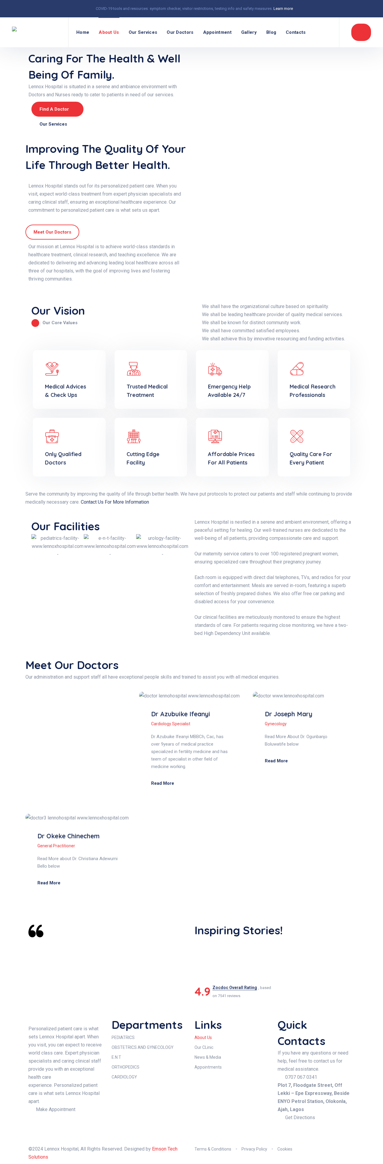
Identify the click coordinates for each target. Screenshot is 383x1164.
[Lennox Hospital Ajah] (36, 32)
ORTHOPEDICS (125, 1067)
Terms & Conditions (212, 1149)
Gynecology (276, 723)
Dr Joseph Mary (288, 714)
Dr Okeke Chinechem (68, 836)
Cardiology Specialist (170, 723)
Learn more (283, 8)
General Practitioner (56, 845)
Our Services (143, 32)
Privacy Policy (254, 1149)
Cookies (284, 1149)
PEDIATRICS (123, 1037)
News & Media (207, 1057)
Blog (271, 32)
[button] (37, 550)
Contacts (296, 32)
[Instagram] (301, 1129)
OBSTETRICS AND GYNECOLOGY (143, 1047)
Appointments (208, 1067)
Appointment (217, 32)
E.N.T (116, 1057)
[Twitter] (317, 1129)
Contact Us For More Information (115, 502)
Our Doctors (180, 32)
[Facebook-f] (285, 1129)
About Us (109, 32)
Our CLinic (203, 1047)
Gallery (249, 32)
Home (82, 32)
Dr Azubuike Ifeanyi (180, 714)
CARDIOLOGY (124, 1077)
